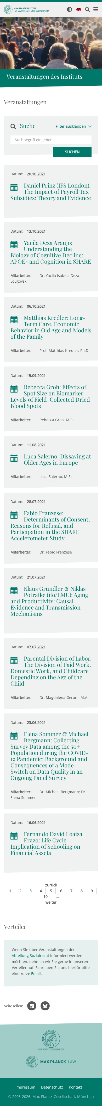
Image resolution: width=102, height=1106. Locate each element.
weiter (51, 902)
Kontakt (75, 1087)
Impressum (25, 1087)
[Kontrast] (69, 9)
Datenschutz (52, 1087)
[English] (78, 10)
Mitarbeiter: (20, 275)
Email (36, 973)
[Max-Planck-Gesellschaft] (51, 1040)
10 (45, 896)
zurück (51, 885)
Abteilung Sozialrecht (30, 955)
